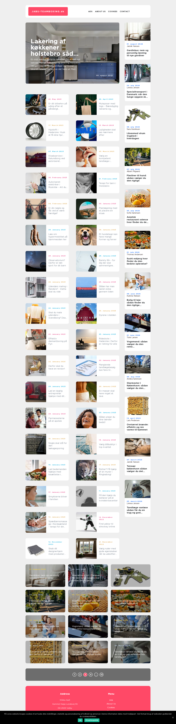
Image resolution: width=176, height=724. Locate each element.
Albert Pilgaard (133, 171)
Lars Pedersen (133, 420)
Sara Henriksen (133, 129)
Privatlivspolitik (92, 720)
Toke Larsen (107, 78)
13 (101, 674)
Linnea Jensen (133, 88)
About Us (100, 11)
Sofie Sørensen (133, 213)
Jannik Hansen (133, 46)
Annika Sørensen (134, 379)
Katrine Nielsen (133, 296)
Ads (90, 11)
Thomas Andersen (135, 254)
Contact (125, 11)
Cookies (112, 11)
